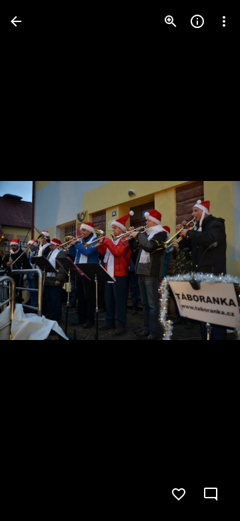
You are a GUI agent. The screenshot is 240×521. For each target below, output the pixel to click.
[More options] (224, 21)
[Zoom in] (170, 21)
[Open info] (197, 21)
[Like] (179, 494)
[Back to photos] (16, 21)
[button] (37, 260)
